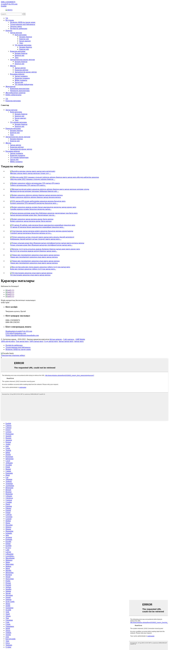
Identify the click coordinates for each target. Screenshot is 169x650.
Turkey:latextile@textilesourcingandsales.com (22, 335)
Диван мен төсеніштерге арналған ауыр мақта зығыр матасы (34, 257)
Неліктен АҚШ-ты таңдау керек (22, 22)
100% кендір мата (8, 341)
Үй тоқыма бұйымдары (24, 84)
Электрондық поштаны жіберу (13, 355)
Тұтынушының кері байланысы (22, 24)
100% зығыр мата (36, 341)
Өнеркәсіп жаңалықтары (20, 91)
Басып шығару (25, 41)
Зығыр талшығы (21, 76)
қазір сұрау (5, 302)
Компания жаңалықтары (19, 88)
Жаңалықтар (10, 86)
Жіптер (13, 66)
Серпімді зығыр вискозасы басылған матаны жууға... (31, 233)
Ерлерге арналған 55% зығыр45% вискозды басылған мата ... (34, 203)
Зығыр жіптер (20, 68)
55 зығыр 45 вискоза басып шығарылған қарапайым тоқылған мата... (37, 227)
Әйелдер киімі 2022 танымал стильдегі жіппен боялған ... (32, 179)
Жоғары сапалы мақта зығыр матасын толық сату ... (30, 173)
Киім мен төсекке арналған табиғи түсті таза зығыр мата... (33, 269)
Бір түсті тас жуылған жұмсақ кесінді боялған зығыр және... (33, 251)
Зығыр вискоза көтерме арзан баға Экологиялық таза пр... (32, 215)
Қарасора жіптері (21, 70)
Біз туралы (10, 20)
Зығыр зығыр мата (66, 341)
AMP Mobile (80, 339)
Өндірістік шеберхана (18, 28)
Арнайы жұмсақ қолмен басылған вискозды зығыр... (31, 209)
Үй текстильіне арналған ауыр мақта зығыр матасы (30, 275)
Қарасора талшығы (22, 78)
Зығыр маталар (16, 33)
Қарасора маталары (17, 51)
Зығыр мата (78, 341)
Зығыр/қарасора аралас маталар (22, 60)
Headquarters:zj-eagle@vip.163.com (19, 331)
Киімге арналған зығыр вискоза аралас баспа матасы (31, 221)
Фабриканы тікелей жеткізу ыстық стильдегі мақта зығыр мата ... (35, 239)
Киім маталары (21, 35)
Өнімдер (9, 31)
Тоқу (21, 43)
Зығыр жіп (19, 82)
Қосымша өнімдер (17, 74)
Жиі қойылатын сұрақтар (15, 93)
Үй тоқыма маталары (23, 45)
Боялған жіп (24, 39)
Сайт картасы (68, 339)
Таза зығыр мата (22, 341)
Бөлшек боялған (25, 37)
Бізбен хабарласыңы (13, 95)
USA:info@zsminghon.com (16, 333)
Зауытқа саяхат (16, 26)
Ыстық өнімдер (56, 339)
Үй (7, 18)
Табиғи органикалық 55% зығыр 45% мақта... (28, 185)
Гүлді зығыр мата (51, 341)
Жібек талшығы (21, 80)
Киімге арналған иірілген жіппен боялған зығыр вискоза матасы (35, 197)
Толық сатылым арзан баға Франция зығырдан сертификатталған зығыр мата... (41, 245)
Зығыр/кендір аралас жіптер (26, 72)
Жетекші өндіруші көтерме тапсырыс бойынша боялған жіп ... (34, 191)
